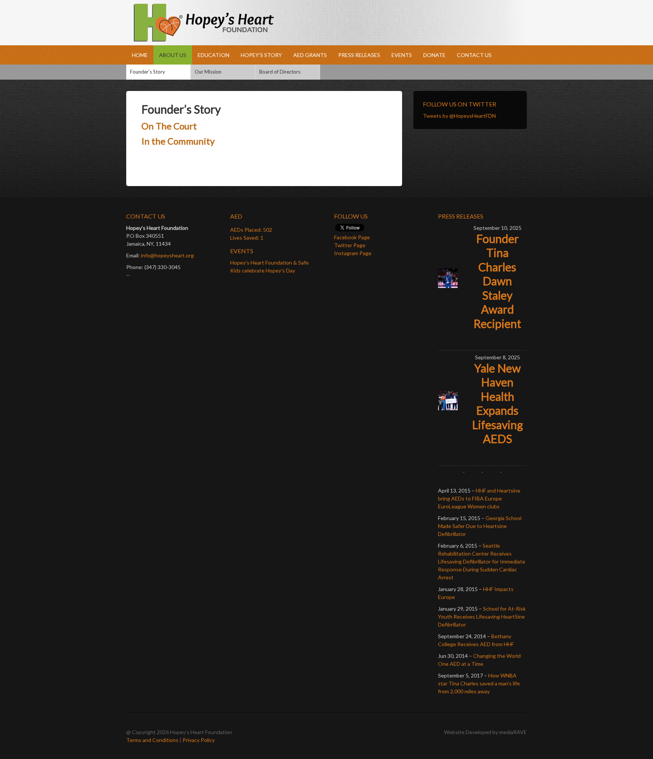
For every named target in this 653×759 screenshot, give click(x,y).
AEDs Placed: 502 (251, 229)
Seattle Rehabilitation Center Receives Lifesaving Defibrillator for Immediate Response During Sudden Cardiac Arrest (481, 561)
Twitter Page (349, 245)
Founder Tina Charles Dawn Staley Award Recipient (497, 281)
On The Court (169, 125)
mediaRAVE (513, 732)
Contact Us (474, 55)
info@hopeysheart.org (167, 255)
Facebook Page (352, 237)
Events (401, 55)
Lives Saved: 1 (246, 237)
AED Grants (310, 55)
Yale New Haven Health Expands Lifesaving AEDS (497, 403)
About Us (172, 55)
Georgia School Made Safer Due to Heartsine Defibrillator (479, 526)
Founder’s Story (147, 72)
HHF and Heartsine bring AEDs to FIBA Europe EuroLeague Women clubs (479, 498)
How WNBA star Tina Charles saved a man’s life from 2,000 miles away (479, 683)
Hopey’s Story (261, 55)
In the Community (178, 140)
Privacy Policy (199, 740)
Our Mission (208, 72)
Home (140, 55)
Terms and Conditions (152, 740)
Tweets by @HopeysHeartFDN (459, 115)
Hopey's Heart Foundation (326, 22)
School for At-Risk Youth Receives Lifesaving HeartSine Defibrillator (482, 616)
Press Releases (359, 55)
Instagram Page (352, 253)
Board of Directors (279, 72)
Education (213, 55)
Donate (434, 55)
